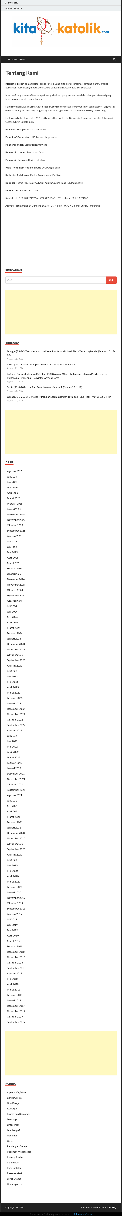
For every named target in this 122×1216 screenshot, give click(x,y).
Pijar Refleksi (14, 1167)
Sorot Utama (14, 1178)
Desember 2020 (16, 832)
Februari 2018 (14, 994)
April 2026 (13, 492)
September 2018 (16, 967)
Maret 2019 (13, 940)
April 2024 (13, 622)
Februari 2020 (14, 886)
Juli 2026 (12, 476)
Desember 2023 (16, 643)
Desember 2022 (16, 708)
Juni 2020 (12, 865)
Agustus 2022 (14, 730)
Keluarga (12, 1108)
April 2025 (13, 557)
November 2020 (16, 838)
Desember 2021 (16, 773)
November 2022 (16, 714)
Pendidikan (13, 1162)
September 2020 (16, 849)
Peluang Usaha (15, 1157)
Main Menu (18, 59)
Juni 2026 (12, 481)
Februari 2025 (14, 568)
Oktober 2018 (15, 962)
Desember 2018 (16, 951)
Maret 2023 (13, 692)
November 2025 (16, 519)
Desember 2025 (16, 514)
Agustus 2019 (14, 913)
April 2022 (13, 751)
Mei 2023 (12, 681)
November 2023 (16, 649)
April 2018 (13, 984)
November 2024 (16, 584)
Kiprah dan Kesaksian (18, 1113)
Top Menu (13, 3)
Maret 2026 (13, 498)
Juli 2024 (12, 606)
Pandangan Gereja (17, 1146)
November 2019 (16, 897)
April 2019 (13, 935)
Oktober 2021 (15, 784)
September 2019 (16, 908)
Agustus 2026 (14, 471)
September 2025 (16, 530)
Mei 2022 (12, 746)
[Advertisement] (61, 312)
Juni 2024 (12, 611)
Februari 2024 (14, 633)
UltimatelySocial (83, 1214)
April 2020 (13, 876)
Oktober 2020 (15, 843)
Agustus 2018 (14, 973)
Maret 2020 (13, 881)
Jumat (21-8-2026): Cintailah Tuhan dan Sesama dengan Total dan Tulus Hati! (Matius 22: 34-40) (59, 396)
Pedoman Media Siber (19, 1151)
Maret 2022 (13, 757)
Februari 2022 (14, 762)
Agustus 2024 (14, 600)
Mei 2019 (12, 930)
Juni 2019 (12, 924)
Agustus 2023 (14, 665)
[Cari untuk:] (61, 280)
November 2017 (16, 1011)
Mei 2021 (12, 805)
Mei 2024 (12, 616)
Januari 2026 (14, 508)
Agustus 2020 (14, 854)
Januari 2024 (14, 638)
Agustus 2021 (14, 795)
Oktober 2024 (15, 589)
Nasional (12, 1135)
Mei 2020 (12, 870)
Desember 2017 (16, 1005)
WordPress (98, 1207)
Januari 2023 (14, 703)
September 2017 (16, 1021)
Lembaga (12, 1119)
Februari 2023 (14, 697)
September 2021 (16, 789)
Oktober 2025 (15, 525)
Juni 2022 (12, 741)
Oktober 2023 (15, 654)
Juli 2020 (12, 859)
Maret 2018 (13, 989)
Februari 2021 (14, 822)
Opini (10, 1140)
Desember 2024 (16, 579)
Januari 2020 (14, 892)
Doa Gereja (13, 1103)
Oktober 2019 (15, 903)
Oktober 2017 (15, 1016)
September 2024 (16, 595)
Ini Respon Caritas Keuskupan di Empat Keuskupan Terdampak (41, 364)
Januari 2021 (14, 827)
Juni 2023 (12, 676)
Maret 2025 (13, 562)
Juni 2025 (12, 546)
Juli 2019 (12, 919)
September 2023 (16, 660)
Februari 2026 (14, 503)
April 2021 (13, 811)
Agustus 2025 (14, 535)
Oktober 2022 (15, 719)
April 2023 (13, 687)
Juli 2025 (12, 541)
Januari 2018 (14, 1000)
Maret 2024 (13, 627)
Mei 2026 (12, 487)
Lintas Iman (13, 1124)
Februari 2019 (14, 946)
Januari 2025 (14, 573)
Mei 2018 (12, 978)
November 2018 (16, 957)
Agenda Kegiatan (16, 1092)
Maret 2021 (13, 816)
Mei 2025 (12, 552)
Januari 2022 (14, 768)
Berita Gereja (14, 1097)
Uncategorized (15, 1184)
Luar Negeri (13, 1130)
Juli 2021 (12, 800)
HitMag (112, 1207)
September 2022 (16, 724)
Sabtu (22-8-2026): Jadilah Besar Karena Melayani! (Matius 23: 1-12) (44, 387)
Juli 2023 (12, 670)
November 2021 (16, 778)
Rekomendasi (14, 1173)
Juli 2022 (12, 735)
